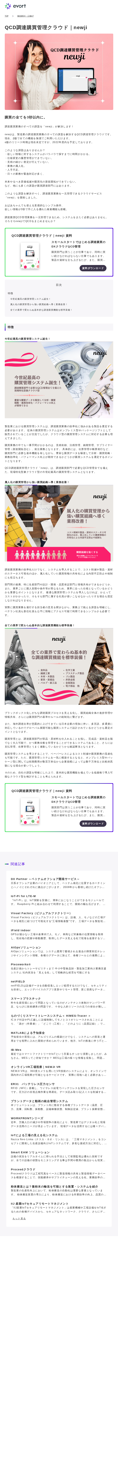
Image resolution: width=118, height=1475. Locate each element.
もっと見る (19, 1218)
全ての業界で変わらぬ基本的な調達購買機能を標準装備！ (41, 310)
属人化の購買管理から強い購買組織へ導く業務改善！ (39, 304)
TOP (6, 16)
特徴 (10, 293)
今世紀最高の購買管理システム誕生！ (30, 299)
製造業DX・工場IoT (25, 16)
